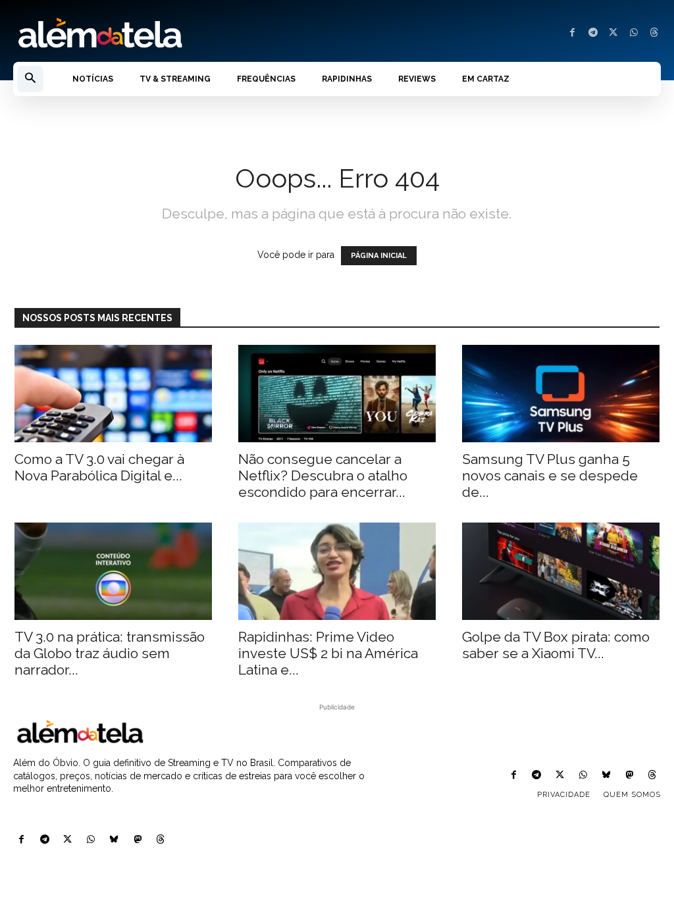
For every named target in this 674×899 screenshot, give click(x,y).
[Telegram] (593, 33)
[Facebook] (572, 33)
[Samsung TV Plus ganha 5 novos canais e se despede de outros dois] (561, 393)
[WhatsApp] (633, 33)
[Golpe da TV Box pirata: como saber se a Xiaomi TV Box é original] (561, 571)
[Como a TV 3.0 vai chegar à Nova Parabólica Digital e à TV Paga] (113, 393)
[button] (30, 79)
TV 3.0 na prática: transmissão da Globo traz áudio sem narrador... (109, 653)
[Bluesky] (114, 840)
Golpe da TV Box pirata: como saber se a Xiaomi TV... (556, 645)
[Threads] (654, 33)
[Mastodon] (137, 840)
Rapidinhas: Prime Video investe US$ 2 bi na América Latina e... (328, 653)
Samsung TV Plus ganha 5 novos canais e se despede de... (550, 475)
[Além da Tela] (168, 33)
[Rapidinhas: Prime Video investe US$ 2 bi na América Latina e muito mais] (337, 571)
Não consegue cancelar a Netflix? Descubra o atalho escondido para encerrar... (322, 475)
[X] (613, 33)
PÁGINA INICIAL (379, 255)
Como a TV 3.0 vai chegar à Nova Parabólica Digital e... (99, 467)
